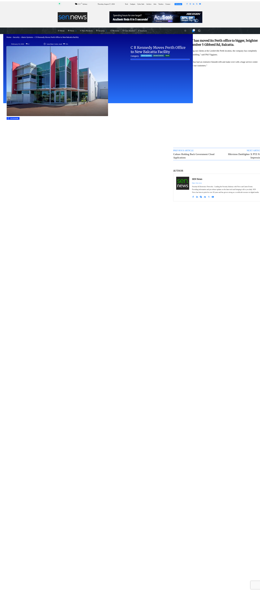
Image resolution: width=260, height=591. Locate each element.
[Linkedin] (193, 4)
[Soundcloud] (205, 196)
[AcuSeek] (155, 17)
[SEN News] (182, 187)
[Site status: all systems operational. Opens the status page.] (59, 3)
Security (16, 37)
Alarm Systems (27, 37)
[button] (199, 31)
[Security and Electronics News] (72, 17)
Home (8, 37)
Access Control (158, 55)
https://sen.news (197, 183)
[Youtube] (200, 4)
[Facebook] (187, 4)
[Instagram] (190, 4)
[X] (196, 4)
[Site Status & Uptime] (185, 31)
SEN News (197, 179)
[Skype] (201, 196)
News (167, 55)
